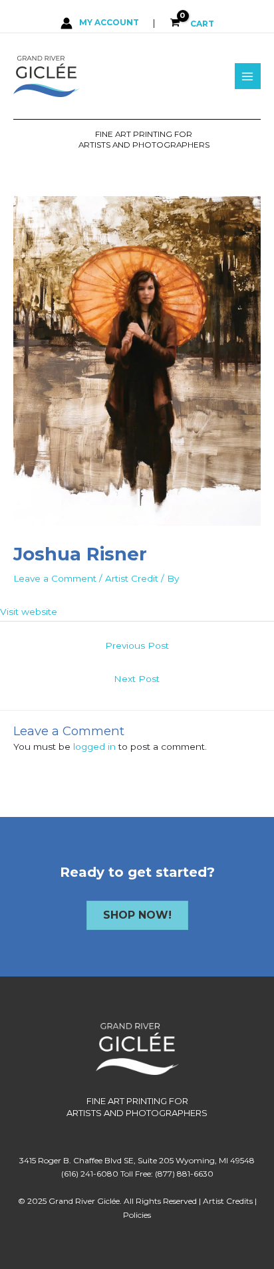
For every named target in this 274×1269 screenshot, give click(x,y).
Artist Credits (228, 1201)
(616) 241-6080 (89, 1174)
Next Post (137, 678)
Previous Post (137, 645)
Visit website (28, 611)
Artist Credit (131, 578)
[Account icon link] (100, 22)
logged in (94, 746)
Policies (137, 1215)
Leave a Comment (54, 578)
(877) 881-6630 (184, 1174)
